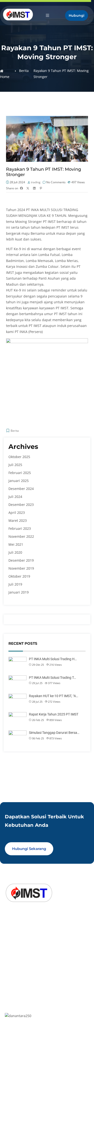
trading (35, 182)
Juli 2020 (15, 552)
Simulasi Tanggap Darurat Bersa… (54, 733)
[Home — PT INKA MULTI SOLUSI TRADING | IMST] (18, 14)
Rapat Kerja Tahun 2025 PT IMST (53, 714)
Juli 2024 (15, 496)
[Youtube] (31, 936)
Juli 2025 (15, 464)
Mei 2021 (15, 544)
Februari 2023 (19, 528)
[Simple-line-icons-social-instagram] (20, 936)
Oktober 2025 (19, 456)
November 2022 (21, 536)
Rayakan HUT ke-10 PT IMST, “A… (53, 696)
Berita (24, 70)
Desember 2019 (21, 560)
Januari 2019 (18, 592)
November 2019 (21, 568)
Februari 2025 (19, 472)
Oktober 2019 (19, 576)
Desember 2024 (21, 488)
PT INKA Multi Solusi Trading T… (52, 677)
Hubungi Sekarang (29, 848)
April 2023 (16, 512)
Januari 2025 (18, 480)
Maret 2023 (17, 520)
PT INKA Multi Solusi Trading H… (53, 659)
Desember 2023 (21, 504)
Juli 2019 (15, 584)
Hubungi (76, 15)
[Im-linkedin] (9, 936)
